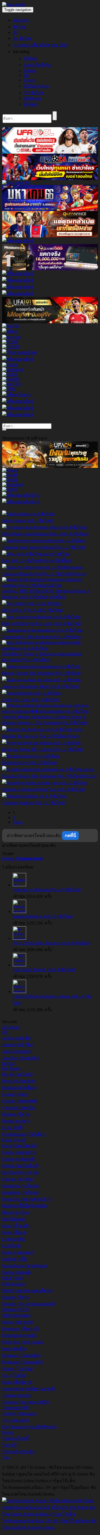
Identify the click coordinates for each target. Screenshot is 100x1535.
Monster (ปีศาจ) (16, 1297)
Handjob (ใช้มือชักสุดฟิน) (25, 1205)
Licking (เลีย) (13, 1239)
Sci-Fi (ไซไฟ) (14, 1375)
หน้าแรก (21, 20)
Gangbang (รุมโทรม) (20, 1185)
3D (15, 32)
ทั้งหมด (30, 104)
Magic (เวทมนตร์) (18, 1252)
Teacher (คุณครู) (16, 1395)
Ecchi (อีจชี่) (12, 1127)
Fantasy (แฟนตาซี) (18, 1159)
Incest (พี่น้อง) (14, 1232)
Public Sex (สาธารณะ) (22, 1342)
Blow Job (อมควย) (18, 1081)
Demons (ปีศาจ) (16, 1114)
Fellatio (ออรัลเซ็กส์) (20, 1165)
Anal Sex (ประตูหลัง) (20, 1058)
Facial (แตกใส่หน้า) (19, 1145)
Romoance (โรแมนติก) (22, 1362)
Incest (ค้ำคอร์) (15, 1225)
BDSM (8, 1063)
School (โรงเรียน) (18, 1368)
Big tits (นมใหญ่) (17, 1074)
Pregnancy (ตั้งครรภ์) (20, 1328)
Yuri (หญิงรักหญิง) (19, 1451)
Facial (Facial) (14, 1140)
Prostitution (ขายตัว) (20, 1335)
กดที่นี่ (70, 835)
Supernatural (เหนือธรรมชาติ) (28, 1388)
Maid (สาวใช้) (14, 1259)
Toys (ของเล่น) (15, 1420)
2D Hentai (32, 98)
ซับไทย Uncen (36, 86)
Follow (22, 858)
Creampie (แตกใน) (18, 1107)
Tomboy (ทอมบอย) (19, 1413)
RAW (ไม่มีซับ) (37, 65)
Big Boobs (11, 1068)
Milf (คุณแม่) (14, 1284)
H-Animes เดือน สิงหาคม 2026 (40, 45)
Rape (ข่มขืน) (14, 1348)
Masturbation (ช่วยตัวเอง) (24, 1265)
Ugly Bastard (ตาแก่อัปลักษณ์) (29, 1427)
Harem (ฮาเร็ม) (15, 1212)
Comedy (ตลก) (15, 1094)
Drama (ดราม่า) (16, 1121)
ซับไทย (19, 27)
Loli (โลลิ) (11, 1245)
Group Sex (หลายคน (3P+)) (26, 1199)
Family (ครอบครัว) (19, 1152)
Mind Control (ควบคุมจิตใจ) (27, 1290)
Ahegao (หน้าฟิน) (17, 1044)
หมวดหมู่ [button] (21, 51)
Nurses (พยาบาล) (17, 1322)
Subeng (29, 70)
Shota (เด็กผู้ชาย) (17, 1382)
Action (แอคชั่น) (16, 1038)
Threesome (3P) (15, 1407)
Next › (18, 822)
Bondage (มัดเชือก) (19, 1087)
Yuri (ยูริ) (10, 1445)
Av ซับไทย (22, 38)
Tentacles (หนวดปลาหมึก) (25, 1402)
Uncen (29, 80)
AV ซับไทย (33, 92)
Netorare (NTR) (15, 1309)
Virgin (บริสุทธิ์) (16, 1438)
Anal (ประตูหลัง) (17, 1051)
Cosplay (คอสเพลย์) (19, 1101)
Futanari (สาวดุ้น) (17, 1179)
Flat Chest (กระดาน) (20, 1172)
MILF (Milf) (12, 1278)
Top (5, 1457)
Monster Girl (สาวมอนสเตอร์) (28, 1304)
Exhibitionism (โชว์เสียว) (24, 1134)
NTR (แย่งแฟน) (16, 1315)
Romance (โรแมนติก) (21, 1355)
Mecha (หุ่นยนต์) (16, 1272)
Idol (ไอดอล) (13, 1219)
